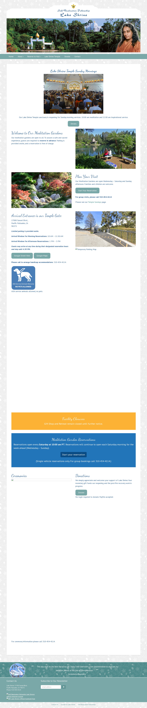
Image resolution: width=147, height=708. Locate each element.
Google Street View (22, 255)
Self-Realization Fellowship (87, 705)
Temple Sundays (94, 202)
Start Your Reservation (87, 190)
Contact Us (54, 705)
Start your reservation (73, 454)
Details (74, 123)
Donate (81, 492)
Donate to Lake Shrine (68, 705)
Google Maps (42, 255)
